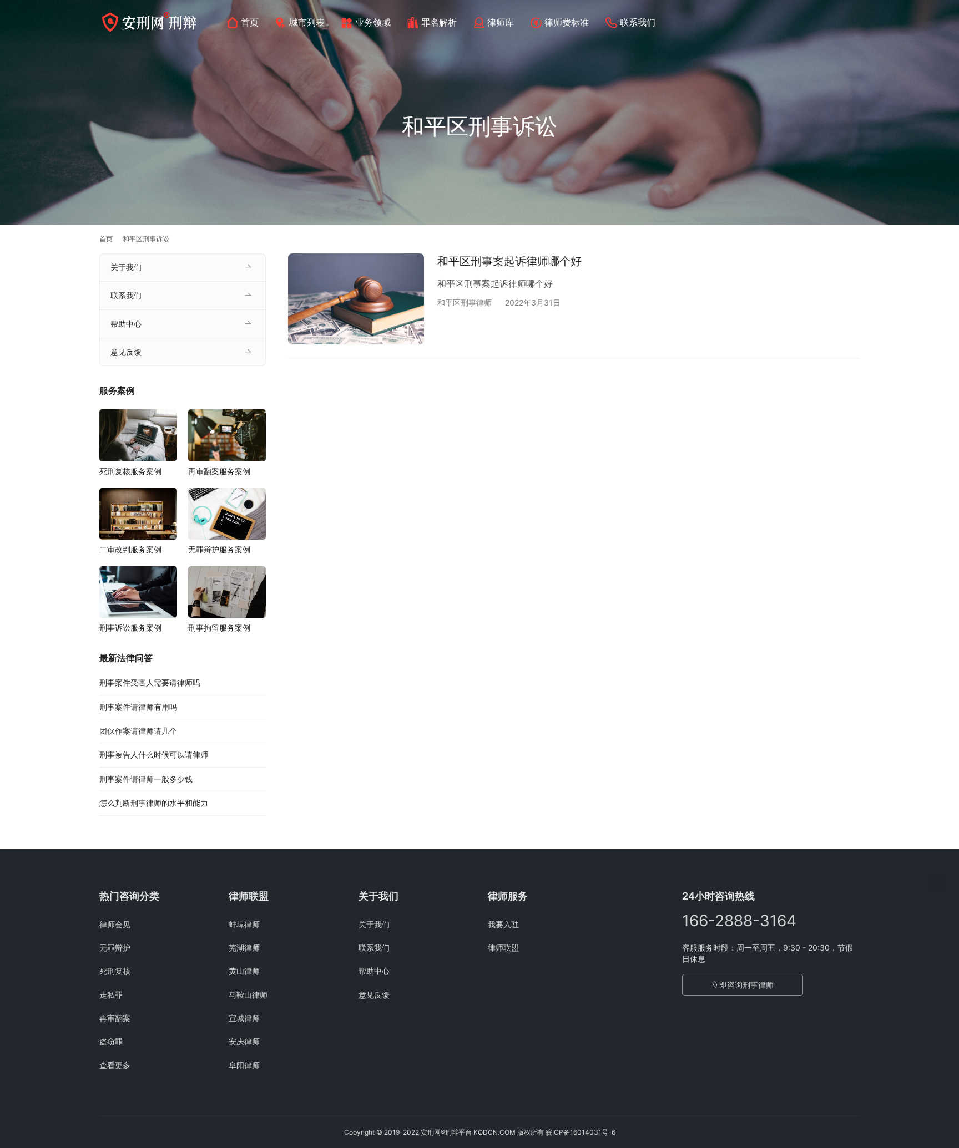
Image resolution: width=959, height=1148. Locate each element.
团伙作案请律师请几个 (138, 730)
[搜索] (855, 22)
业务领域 (373, 22)
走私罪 (111, 994)
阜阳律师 (244, 1065)
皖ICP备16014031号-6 (580, 1132)
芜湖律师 (244, 947)
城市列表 (307, 22)
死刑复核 (114, 971)
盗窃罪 (111, 1041)
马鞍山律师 (248, 994)
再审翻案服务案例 (219, 471)
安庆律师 (244, 1041)
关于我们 (126, 267)
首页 (250, 22)
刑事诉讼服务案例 (130, 627)
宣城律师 (244, 1018)
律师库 (500, 22)
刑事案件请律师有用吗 (138, 707)
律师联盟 (503, 947)
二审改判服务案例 (130, 549)
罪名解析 (439, 22)
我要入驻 (503, 924)
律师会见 (114, 924)
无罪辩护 (114, 947)
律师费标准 (566, 22)
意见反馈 (126, 352)
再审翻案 (114, 1018)
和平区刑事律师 (464, 302)
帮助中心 (126, 323)
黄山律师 (244, 971)
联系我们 (637, 22)
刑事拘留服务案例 (219, 627)
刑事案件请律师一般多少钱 (146, 779)
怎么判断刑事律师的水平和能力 (153, 802)
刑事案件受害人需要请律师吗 (149, 682)
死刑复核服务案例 (130, 471)
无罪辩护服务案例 (219, 549)
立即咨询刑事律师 (742, 984)
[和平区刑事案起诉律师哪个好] (356, 298)
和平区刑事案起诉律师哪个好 (509, 261)
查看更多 (114, 1065)
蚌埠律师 (244, 924)
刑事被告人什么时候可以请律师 (153, 754)
